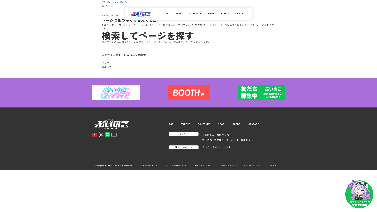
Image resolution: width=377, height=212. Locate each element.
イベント (106, 59)
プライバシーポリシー (148, 165)
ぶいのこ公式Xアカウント (216, 147)
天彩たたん (208, 134)
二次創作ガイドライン (227, 165)
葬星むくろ (247, 140)
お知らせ (106, 66)
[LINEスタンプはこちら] (359, 194)
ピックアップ (109, 63)
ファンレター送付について (175, 165)
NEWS (211, 14)
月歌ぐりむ (223, 134)
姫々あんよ (232, 140)
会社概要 (273, 165)
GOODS (225, 14)
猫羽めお (207, 140)
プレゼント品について (202, 165)
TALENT (179, 14)
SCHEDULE (195, 14)
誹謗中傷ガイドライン (253, 165)
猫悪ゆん (219, 140)
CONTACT (240, 14)
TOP (166, 14)
